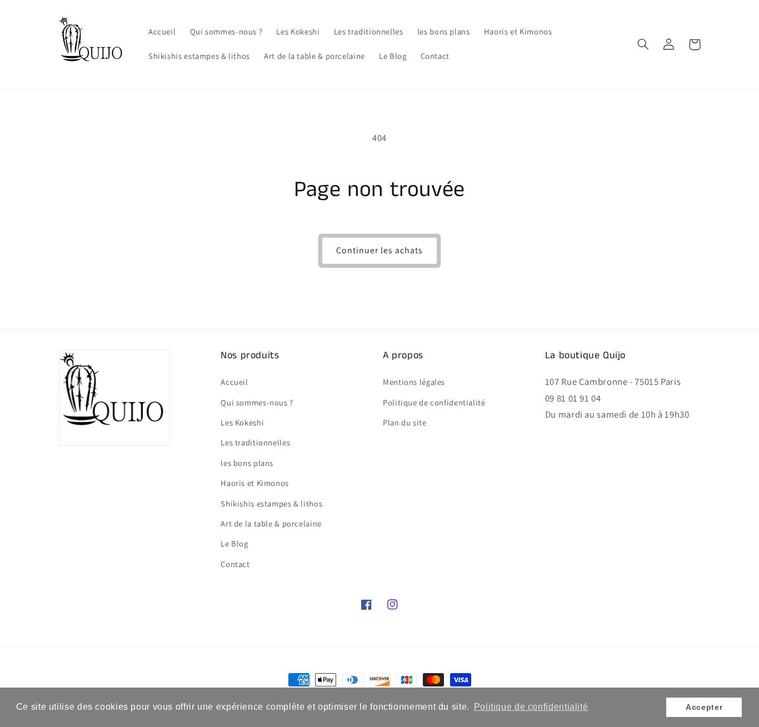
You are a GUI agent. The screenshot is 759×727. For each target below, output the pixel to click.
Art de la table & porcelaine (271, 523)
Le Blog (234, 543)
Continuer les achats (379, 250)
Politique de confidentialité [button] (531, 706)
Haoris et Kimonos (255, 483)
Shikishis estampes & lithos (271, 503)
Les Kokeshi (242, 422)
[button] (643, 44)
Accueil (234, 382)
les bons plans (247, 463)
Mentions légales (414, 382)
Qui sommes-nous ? (257, 402)
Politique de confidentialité (434, 402)
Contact (235, 564)
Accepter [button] (704, 707)
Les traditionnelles (255, 442)
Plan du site (405, 422)
